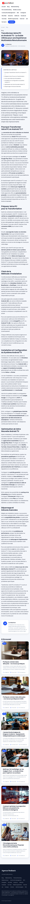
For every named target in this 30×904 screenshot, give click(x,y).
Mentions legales (19, 887)
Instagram (23, 12)
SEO (18, 12)
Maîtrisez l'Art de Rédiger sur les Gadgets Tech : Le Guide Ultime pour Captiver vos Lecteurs (13, 771)
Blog (8, 6)
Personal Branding (7, 9)
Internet (22, 18)
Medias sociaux (17, 9)
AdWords (16, 15)
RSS (26, 887)
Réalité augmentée (13, 18)
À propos (4, 22)
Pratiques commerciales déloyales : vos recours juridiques (14, 663)
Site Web (4, 15)
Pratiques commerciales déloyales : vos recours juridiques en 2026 (14, 698)
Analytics (10, 15)
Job (27, 18)
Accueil (4, 6)
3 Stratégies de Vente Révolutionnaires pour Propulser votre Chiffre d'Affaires (13, 845)
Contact (11, 22)
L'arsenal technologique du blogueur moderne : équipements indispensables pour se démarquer (14, 734)
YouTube (4, 18)
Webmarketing (15, 6)
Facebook (23, 15)
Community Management (8, 12)
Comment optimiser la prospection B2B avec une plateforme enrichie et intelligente (14, 808)
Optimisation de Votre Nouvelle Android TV (15, 84)
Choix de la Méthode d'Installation (13, 78)
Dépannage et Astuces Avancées (13, 86)
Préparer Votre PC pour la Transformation (14, 76)
